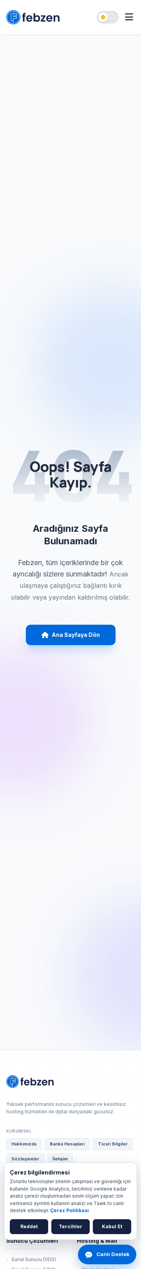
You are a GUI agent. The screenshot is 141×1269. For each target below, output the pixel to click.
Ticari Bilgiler (113, 1144)
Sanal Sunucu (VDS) (33, 1259)
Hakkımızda (23, 1144)
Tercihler (70, 1226)
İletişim (60, 1159)
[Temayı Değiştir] (108, 17)
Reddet (29, 1226)
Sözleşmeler (25, 1159)
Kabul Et (112, 1226)
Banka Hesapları (67, 1144)
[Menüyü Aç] (129, 17)
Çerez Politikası (69, 1210)
